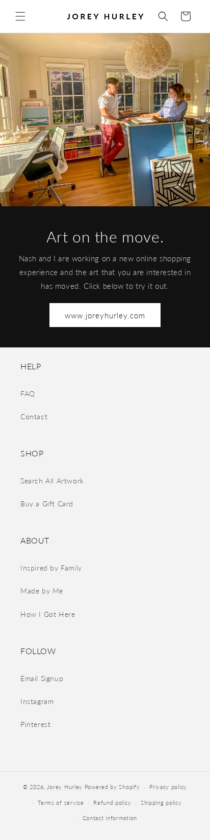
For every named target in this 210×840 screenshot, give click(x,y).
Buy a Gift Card (46, 503)
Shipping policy (161, 802)
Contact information (110, 818)
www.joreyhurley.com (105, 315)
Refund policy (112, 802)
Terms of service (61, 802)
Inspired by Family (51, 567)
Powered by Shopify (112, 786)
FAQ (27, 393)
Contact (33, 416)
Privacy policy (168, 786)
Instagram (37, 701)
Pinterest (35, 724)
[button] (20, 16)
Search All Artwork (52, 480)
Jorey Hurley (65, 786)
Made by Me (41, 590)
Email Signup (41, 678)
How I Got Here (47, 614)
